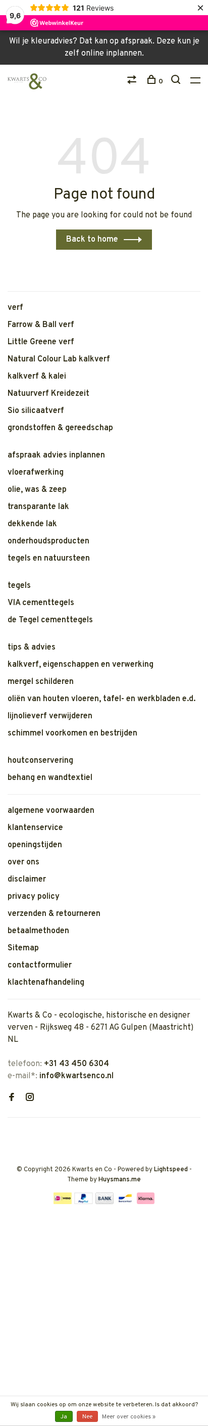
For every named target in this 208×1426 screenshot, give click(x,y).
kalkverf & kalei (37, 377)
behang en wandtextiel (50, 778)
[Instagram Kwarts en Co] (30, 1098)
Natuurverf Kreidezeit (48, 394)
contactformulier (40, 965)
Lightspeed (171, 1170)
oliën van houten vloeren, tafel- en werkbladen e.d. (101, 699)
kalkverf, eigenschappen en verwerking (80, 665)
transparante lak (38, 507)
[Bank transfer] (104, 1202)
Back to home (92, 240)
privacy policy (34, 897)
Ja (64, 1417)
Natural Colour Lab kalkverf (59, 359)
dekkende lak (32, 524)
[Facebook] (12, 1098)
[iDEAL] (63, 1202)
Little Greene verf (41, 342)
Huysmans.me (119, 1180)
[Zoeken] (177, 81)
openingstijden (35, 845)
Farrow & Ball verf (41, 325)
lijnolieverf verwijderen (50, 716)
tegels (19, 586)
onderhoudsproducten (48, 541)
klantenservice (35, 828)
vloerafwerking (36, 473)
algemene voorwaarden (51, 811)
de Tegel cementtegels (50, 620)
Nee (87, 1417)
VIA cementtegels (41, 603)
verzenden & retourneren (54, 914)
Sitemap (23, 948)
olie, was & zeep (37, 490)
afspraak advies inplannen (56, 455)
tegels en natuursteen (49, 559)
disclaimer (27, 880)
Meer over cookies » (128, 1417)
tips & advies (32, 647)
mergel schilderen (41, 682)
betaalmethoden (38, 931)
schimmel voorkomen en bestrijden (72, 733)
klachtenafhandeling (46, 983)
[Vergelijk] (133, 81)
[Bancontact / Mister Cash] (125, 1202)
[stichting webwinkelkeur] (10, 1134)
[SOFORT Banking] (145, 1202)
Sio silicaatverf (36, 411)
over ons (23, 862)
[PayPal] (83, 1202)
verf (15, 308)
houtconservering (40, 761)
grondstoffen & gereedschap (60, 428)
